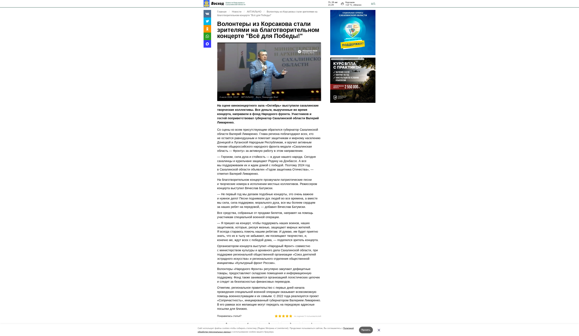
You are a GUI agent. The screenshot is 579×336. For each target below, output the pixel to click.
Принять (365, 330)
